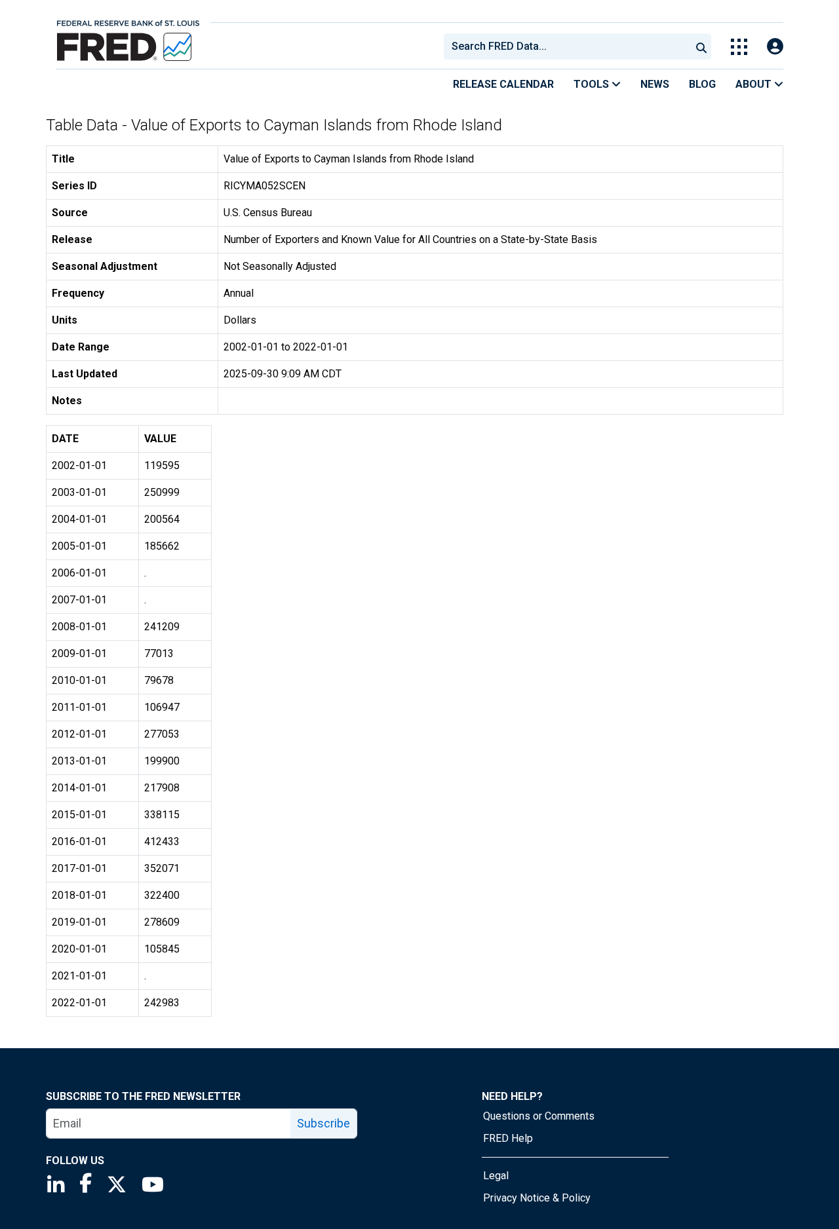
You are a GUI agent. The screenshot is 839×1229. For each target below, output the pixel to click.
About (754, 84)
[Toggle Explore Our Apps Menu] (739, 47)
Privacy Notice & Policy (537, 1198)
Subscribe (323, 1123)
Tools (593, 84)
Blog (702, 84)
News (654, 84)
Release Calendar (503, 84)
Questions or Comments (539, 1116)
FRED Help (508, 1138)
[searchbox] (569, 46)
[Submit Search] (701, 46)
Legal (496, 1175)
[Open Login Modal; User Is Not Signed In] (775, 47)
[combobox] (566, 46)
